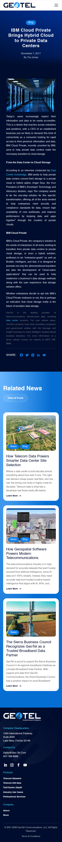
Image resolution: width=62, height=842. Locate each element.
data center (12, 320)
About (6, 811)
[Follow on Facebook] (18, 764)
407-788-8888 (10, 756)
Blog (30, 22)
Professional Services (14, 797)
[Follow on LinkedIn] (5, 764)
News (13, 446)
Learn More (12, 496)
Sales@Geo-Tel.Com (14, 753)
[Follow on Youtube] (25, 764)
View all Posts (15, 398)
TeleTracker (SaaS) (12, 788)
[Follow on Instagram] (12, 764)
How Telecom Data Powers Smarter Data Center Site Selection (27, 461)
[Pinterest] (33, 355)
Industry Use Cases (13, 792)
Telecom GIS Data (12, 783)
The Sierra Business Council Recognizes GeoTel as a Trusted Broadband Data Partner (28, 649)
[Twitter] (27, 355)
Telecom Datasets (12, 778)
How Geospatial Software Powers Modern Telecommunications (26, 554)
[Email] (44, 355)
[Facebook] (21, 355)
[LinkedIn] (38, 355)
